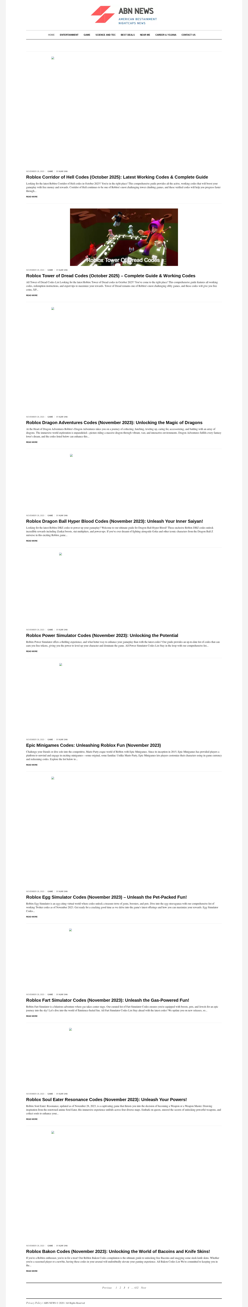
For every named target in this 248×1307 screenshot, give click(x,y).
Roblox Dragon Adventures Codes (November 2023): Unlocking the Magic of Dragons (114, 422)
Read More (31, 197)
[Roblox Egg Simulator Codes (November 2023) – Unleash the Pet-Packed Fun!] (124, 831)
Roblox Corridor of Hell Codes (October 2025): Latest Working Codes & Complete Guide (117, 177)
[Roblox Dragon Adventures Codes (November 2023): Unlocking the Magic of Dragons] (124, 359)
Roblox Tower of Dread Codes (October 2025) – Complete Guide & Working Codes (110, 275)
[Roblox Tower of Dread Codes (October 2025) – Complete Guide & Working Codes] (124, 236)
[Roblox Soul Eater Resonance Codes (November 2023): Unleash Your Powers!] (124, 1058)
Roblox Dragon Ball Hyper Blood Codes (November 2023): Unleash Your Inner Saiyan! (114, 521)
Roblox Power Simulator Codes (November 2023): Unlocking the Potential (102, 635)
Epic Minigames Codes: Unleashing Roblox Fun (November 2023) (93, 745)
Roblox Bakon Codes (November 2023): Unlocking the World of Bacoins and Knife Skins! (118, 1251)
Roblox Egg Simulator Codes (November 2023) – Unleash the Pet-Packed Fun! (106, 897)
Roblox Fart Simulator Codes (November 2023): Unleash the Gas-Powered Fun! (107, 1000)
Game (50, 171)
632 (136, 1287)
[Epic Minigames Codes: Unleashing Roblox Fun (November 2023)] (124, 698)
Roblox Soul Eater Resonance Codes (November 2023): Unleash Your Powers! (106, 1099)
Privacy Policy (34, 1302)
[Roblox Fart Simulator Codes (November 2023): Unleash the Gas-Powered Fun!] (124, 959)
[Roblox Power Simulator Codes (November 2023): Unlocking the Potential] (124, 588)
